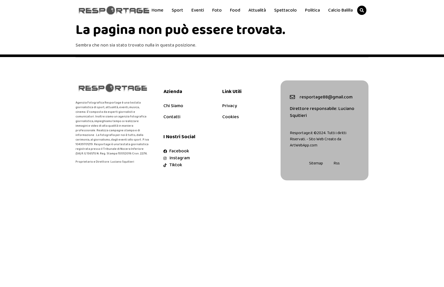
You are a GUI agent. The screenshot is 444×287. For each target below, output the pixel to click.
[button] (361, 10)
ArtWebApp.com (303, 145)
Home (157, 10)
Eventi (197, 10)
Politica (312, 10)
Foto (217, 10)
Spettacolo (285, 10)
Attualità (257, 10)
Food (235, 10)
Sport (177, 10)
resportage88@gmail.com (326, 97)
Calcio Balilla (340, 10)
